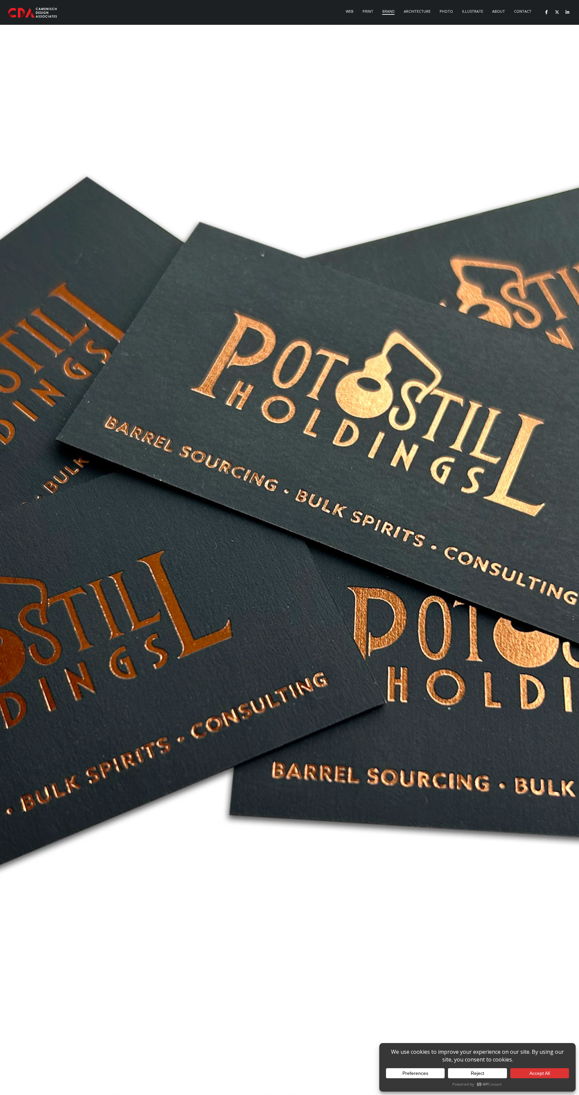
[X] (557, 12)
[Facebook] (546, 12)
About (498, 11)
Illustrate (472, 11)
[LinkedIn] (567, 12)
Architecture (417, 11)
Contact (522, 11)
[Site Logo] (33, 12)
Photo (446, 11)
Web (349, 11)
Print (368, 11)
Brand (388, 11)
